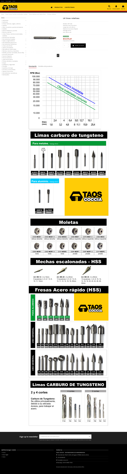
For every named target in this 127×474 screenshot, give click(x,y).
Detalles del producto (45, 66)
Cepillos (4, 25)
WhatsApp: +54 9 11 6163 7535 (64, 462)
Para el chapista (7, 56)
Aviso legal (8, 1)
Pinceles (4, 66)
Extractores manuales (8, 37)
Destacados (5, 74)
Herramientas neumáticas (9, 73)
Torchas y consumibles (8, 69)
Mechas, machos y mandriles (10, 51)
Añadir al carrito (79, 45)
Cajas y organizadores (8, 41)
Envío (2, 1)
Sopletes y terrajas (7, 68)
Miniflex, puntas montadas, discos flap (13, 52)
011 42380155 (61, 457)
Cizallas (4, 29)
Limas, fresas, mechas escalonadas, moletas (12, 34)
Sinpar (4, 63)
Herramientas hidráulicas (9, 44)
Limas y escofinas (7, 46)
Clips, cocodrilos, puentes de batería (12, 27)
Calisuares (5, 20)
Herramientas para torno (9, 42)
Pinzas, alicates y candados (10, 61)
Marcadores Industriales (9, 49)
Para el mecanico (7, 58)
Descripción (33, 66)
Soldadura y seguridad (8, 64)
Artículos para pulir (7, 54)
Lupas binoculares (7, 59)
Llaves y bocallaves (7, 47)
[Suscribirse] (89, 436)
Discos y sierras (6, 32)
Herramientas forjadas (8, 39)
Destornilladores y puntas (9, 30)
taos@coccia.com (63, 460)
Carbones (5, 22)
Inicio (14, 1)
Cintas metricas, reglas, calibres (11, 24)
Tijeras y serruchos (7, 71)
